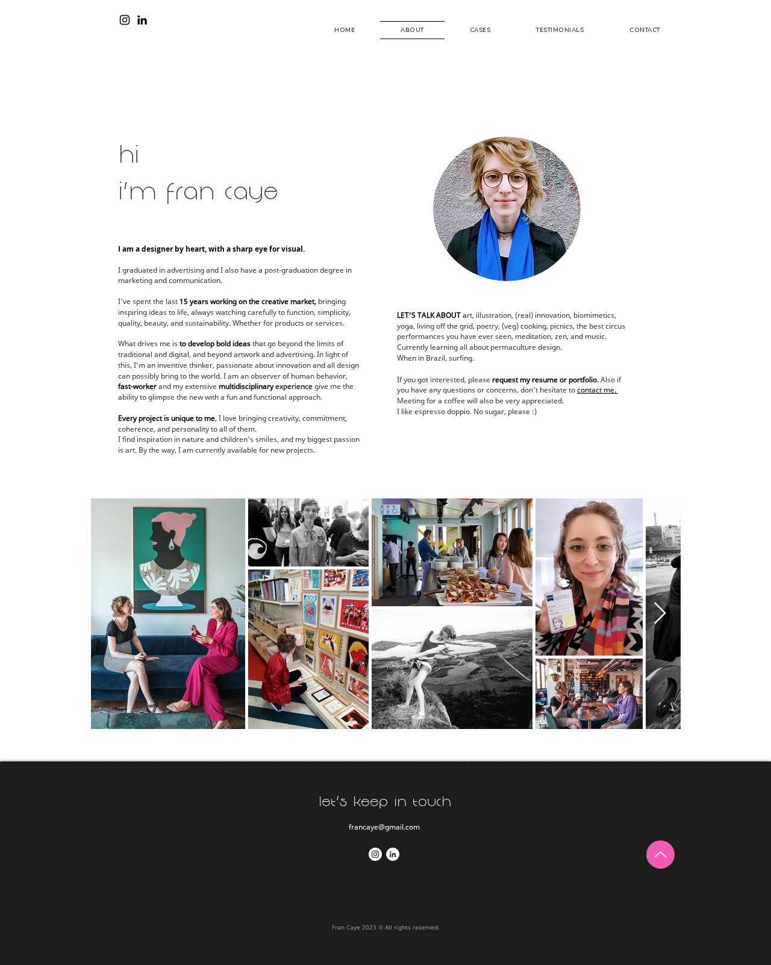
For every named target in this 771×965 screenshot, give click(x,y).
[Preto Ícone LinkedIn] (142, 19)
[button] (480, 30)
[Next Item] (660, 613)
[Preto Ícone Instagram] (124, 19)
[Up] (660, 854)
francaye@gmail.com (384, 827)
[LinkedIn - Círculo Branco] (392, 854)
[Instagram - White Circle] (375, 854)
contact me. (597, 390)
